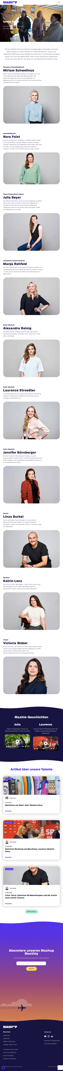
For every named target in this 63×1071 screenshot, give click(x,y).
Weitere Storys (31, 911)
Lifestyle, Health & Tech (10, 1044)
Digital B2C (6, 1038)
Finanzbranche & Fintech (10, 1049)
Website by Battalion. (54, 1066)
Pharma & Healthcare (9, 1052)
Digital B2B (6, 1035)
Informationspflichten (50, 1043)
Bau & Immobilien (8, 1055)
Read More (8, 811)
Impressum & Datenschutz (52, 1040)
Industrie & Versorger (9, 1058)
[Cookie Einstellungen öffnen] (3, 1067)
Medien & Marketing (9, 1041)
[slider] (8, 746)
